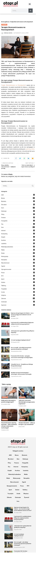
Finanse (3, 217)
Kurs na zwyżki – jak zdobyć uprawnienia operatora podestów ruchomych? (22, 543)
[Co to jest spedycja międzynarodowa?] (5, 341)
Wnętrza (3, 295)
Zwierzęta (4, 302)
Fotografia (4, 221)
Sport (2, 279)
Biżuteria (3, 201)
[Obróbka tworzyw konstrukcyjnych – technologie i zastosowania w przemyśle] (5, 374)
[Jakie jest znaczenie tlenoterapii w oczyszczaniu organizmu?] (27, 393)
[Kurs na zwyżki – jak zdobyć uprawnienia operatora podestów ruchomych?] (5, 349)
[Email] (32, 158)
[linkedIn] (28, 158)
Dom (2, 208)
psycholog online (29, 149)
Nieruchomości (5, 263)
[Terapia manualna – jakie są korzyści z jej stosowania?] (27, 415)
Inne (2, 227)
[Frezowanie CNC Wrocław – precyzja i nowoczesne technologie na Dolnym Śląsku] (5, 358)
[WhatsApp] (24, 158)
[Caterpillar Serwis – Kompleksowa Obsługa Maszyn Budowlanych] (5, 366)
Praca (2, 272)
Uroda (3, 292)
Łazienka (3, 243)
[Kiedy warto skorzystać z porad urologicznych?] (9, 393)
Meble (3, 250)
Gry (2, 224)
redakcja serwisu (8, 32)
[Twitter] (20, 158)
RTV (2, 276)
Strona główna (5, 21)
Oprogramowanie (6, 269)
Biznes (3, 198)
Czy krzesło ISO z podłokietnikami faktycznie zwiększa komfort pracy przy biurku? (22, 518)
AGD (2, 195)
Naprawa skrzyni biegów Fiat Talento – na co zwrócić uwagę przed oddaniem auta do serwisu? (22, 314)
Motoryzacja (4, 256)
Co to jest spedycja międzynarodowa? (20, 340)
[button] (29, 4)
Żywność (3, 305)
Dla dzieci (4, 204)
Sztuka (3, 282)
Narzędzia (4, 259)
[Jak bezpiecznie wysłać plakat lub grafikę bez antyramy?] (5, 333)
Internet (3, 230)
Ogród (3, 266)
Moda (2, 253)
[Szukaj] (30, 11)
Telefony (3, 285)
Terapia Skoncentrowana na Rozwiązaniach (13, 85)
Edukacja (3, 211)
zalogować (11, 176)
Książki (3, 237)
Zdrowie (4, 24)
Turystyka (4, 289)
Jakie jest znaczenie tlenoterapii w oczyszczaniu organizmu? (27, 402)
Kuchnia (3, 240)
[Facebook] (16, 158)
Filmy (2, 214)
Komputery (4, 233)
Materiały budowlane (7, 247)
